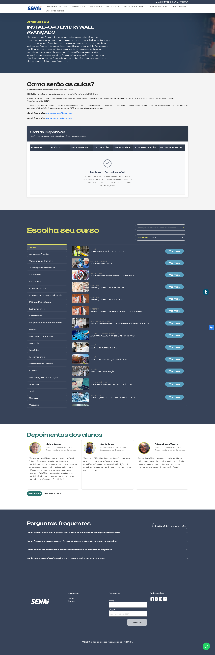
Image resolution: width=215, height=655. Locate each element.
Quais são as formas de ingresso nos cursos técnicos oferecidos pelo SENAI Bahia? (73, 532)
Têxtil (31, 391)
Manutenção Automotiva (41, 336)
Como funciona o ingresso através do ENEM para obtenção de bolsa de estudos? (72, 541)
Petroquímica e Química (41, 364)
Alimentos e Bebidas (39, 254)
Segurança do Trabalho (41, 261)
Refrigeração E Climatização (43, 377)
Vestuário (34, 405)
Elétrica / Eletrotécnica (40, 302)
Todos (32, 247)
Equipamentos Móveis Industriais (45, 323)
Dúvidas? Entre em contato (170, 526)
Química (33, 371)
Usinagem (34, 398)
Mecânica (34, 350)
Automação (35, 275)
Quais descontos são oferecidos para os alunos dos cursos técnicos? (66, 558)
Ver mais (174, 251)
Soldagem (34, 384)
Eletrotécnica (36, 316)
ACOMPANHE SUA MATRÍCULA (173, 2)
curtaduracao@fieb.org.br (59, 113)
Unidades (142, 237)
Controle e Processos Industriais (45, 295)
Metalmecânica (37, 357)
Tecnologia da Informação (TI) (43, 268)
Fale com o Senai (52, 494)
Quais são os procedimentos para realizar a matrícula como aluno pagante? (69, 550)
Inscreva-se (34, 493)
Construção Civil (37, 288)
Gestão (33, 329)
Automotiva (35, 281)
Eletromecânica (37, 309)
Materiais (34, 343)
